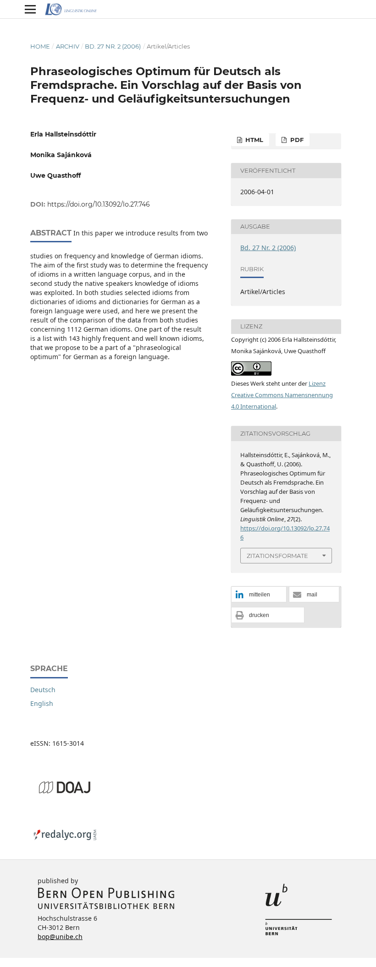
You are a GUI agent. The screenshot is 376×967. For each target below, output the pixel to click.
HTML (253, 139)
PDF (296, 139)
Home (40, 46)
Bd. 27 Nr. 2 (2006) (113, 46)
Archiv (67, 46)
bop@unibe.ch (60, 936)
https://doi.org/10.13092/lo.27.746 (98, 204)
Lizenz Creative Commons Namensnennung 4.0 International (282, 394)
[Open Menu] (30, 9)
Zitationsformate (277, 555)
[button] (259, 595)
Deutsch (42, 689)
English (41, 703)
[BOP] (106, 907)
